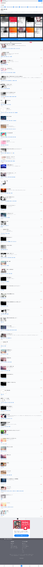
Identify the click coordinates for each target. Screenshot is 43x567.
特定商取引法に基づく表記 (30, 554)
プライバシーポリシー (28, 555)
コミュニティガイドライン (20, 554)
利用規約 (10, 554)
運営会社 (32, 555)
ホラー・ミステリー (24, 547)
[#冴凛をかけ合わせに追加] (19, 7)
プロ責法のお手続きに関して (22, 555)
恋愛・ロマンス (24, 543)
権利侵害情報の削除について (16, 555)
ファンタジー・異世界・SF (25, 546)
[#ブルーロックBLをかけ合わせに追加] (37, 7)
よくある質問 (11, 555)
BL (22, 549)
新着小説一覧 (12, 543)
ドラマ (23, 550)
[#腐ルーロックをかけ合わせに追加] (28, 7)
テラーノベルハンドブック (14, 554)
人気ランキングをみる (21, 39)
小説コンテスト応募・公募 (14, 546)
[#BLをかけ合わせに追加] (5, 7)
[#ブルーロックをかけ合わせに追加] (13, 7)
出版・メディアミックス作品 (14, 547)
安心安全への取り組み (25, 554)
